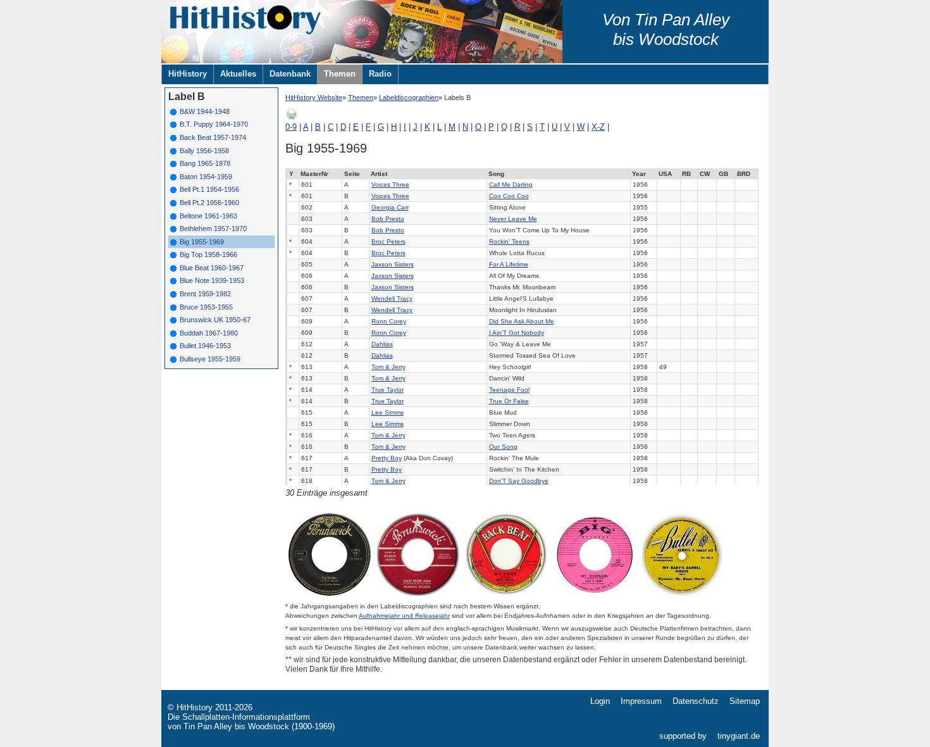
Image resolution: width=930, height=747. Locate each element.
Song (496, 173)
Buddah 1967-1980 (209, 333)
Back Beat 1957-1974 (213, 137)
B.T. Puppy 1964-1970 (214, 124)
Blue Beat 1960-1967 (212, 268)
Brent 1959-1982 (205, 294)
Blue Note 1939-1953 (212, 280)
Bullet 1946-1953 (205, 345)
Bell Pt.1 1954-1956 (209, 189)
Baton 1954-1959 (206, 176)
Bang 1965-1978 (205, 163)
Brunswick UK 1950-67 (215, 319)
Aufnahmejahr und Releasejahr (404, 615)
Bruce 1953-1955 (206, 307)
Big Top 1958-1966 (208, 254)
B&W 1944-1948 (205, 111)
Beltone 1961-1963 (208, 216)
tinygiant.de (738, 736)
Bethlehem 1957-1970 (213, 228)
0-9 (291, 127)
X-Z (598, 127)
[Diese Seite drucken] (291, 117)
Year (639, 173)
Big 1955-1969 (202, 242)
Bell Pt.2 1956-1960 (209, 202)
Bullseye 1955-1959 (210, 359)
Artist (379, 173)
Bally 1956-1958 (204, 150)
